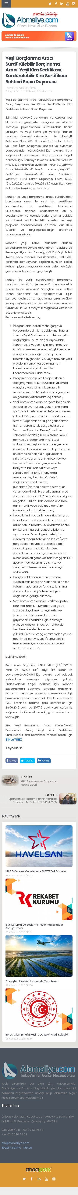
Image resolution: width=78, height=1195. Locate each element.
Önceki (28, 776)
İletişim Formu (11, 1148)
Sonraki (49, 794)
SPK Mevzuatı (44, 91)
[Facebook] (56, 4)
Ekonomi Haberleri (26, 91)
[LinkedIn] (62, 4)
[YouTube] (68, 4)
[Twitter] (50, 4)
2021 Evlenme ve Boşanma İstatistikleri (39, 783)
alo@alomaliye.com (15, 1143)
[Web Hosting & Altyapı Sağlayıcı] (39, 1169)
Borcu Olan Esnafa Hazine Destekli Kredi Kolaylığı (37, 1034)
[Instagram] (73, 4)
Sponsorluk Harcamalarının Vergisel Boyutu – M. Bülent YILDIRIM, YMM (33, 800)
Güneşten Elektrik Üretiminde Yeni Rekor (31, 981)
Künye (27, 1148)
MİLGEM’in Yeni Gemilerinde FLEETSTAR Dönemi (35, 871)
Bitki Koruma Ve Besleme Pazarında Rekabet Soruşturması (34, 926)
